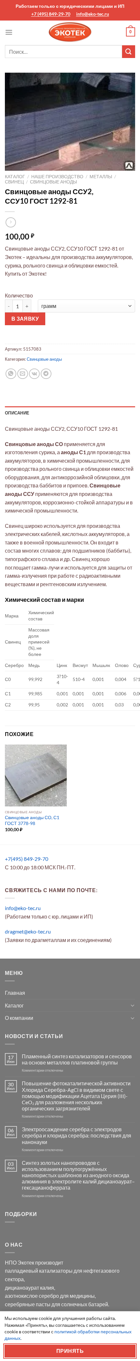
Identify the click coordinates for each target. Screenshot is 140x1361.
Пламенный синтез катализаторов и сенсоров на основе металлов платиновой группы (77, 1059)
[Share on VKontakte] (34, 374)
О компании (19, 1018)
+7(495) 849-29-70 (26, 859)
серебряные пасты (27, 1304)
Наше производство (57, 176)
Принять (70, 1351)
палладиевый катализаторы (39, 1270)
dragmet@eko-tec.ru (28, 931)
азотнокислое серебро (32, 1296)
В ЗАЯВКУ (25, 319)
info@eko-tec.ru (92, 14)
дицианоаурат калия (29, 1287)
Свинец (14, 181)
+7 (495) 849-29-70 (50, 14)
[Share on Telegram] (46, 374)
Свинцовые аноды (53, 181)
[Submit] (128, 51)
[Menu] (9, 32)
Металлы (101, 176)
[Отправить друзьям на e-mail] (22, 374)
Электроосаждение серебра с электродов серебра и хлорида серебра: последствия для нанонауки (76, 1135)
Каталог (15, 176)
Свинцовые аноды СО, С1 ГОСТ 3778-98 (32, 820)
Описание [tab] (17, 412)
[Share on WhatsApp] (11, 374)
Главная (15, 993)
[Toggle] (132, 1005)
